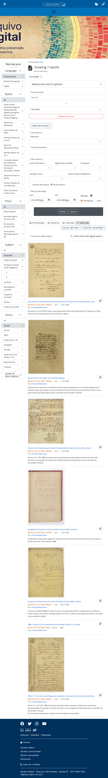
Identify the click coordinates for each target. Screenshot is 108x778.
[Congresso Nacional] (28, 730)
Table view (84, 223)
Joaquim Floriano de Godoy (13, 176)
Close (41, 62)
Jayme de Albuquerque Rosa (13, 146)
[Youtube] (43, 723)
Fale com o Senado (31, 764)
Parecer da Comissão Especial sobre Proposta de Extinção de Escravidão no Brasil (59, 448)
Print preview (38, 223)
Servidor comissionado (30, 751)
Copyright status (36, 174)
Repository (35, 136)
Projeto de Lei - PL (13, 340)
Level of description (12, 375)
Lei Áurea (13, 283)
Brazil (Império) (13, 212)
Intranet (26, 742)
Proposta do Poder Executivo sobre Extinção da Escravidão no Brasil (54, 601)
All (5, 100)
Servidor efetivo (27, 747)
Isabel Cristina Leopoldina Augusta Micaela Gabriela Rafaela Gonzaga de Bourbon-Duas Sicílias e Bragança (13, 111)
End (56, 195)
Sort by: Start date (70, 227)
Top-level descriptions (40, 184)
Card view (69, 223)
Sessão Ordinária (13, 261)
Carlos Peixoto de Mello (13, 131)
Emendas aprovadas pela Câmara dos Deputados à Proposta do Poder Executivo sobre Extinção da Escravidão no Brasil (62, 301)
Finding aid (85, 163)
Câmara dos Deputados (13, 123)
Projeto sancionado (13, 307)
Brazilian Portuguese (13, 82)
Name (8, 94)
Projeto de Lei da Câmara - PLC (13, 355)
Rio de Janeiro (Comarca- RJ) (13, 225)
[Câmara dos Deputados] (22, 730)
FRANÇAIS (46, 735)
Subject (9, 244)
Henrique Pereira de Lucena (13, 138)
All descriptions (59, 184)
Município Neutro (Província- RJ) (13, 217)
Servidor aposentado (29, 755)
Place (8, 201)
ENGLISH (24, 735)
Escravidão (13, 256)
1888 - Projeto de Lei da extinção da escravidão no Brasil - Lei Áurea (54, 624)
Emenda (13, 350)
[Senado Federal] (54, 4)
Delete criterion (66, 116)
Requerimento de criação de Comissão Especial (46, 378)
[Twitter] (29, 723)
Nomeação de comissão (13, 288)
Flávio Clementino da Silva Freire (13, 191)
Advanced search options (47, 84)
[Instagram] (36, 723)
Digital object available (63, 163)
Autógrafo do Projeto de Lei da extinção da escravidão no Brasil (52, 529)
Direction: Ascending (93, 227)
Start (31, 195)
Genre (9, 315)
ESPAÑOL (35, 735)
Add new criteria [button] (40, 125)
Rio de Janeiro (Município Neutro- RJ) (13, 234)
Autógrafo (13, 345)
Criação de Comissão (13, 295)
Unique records (13, 77)
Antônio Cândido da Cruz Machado (13, 184)
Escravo (13, 302)
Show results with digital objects (87, 236)
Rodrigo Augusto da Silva (13, 153)
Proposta (13, 367)
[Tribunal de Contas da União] (34, 730)
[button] (96, 4)
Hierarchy (54, 223)
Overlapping (88, 200)
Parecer (13, 331)
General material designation (79, 174)
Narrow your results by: (13, 64)
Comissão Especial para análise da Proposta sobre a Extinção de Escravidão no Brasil (13, 165)
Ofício (13, 336)
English (13, 86)
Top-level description (39, 147)
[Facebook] (23, 723)
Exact (99, 200)
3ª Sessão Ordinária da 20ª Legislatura (13, 266)
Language (11, 70)
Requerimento (13, 363)
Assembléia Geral (40, 307)
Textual (13, 326)
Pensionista (25, 759)
